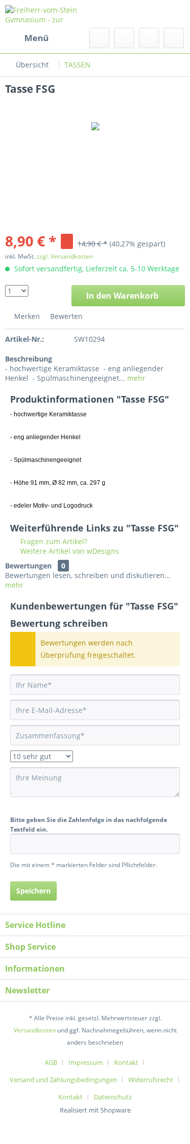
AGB (51, 1062)
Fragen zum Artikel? (52, 541)
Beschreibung (28, 359)
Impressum (85, 1062)
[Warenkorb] (174, 38)
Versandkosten (35, 1030)
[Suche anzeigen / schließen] (99, 38)
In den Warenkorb (122, 295)
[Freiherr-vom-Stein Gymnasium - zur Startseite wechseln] (50, 14)
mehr (135, 378)
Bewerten (65, 316)
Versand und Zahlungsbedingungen (63, 1079)
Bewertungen (28, 565)
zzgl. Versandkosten (64, 256)
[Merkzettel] (124, 38)
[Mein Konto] (149, 38)
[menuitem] (27, 38)
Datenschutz (113, 1096)
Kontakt (126, 1062)
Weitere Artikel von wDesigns (68, 551)
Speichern (33, 891)
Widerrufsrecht (150, 1079)
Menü (36, 38)
